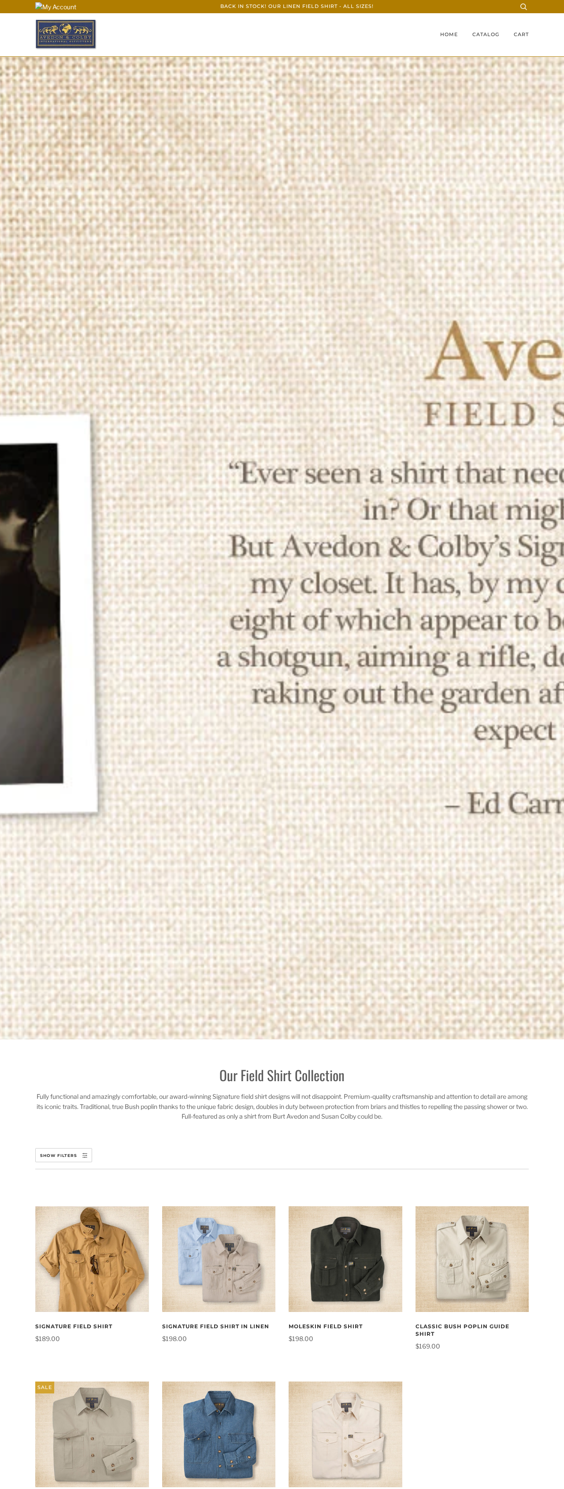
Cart (521, 34)
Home (449, 34)
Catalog (485, 34)
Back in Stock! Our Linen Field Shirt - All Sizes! (297, 6)
